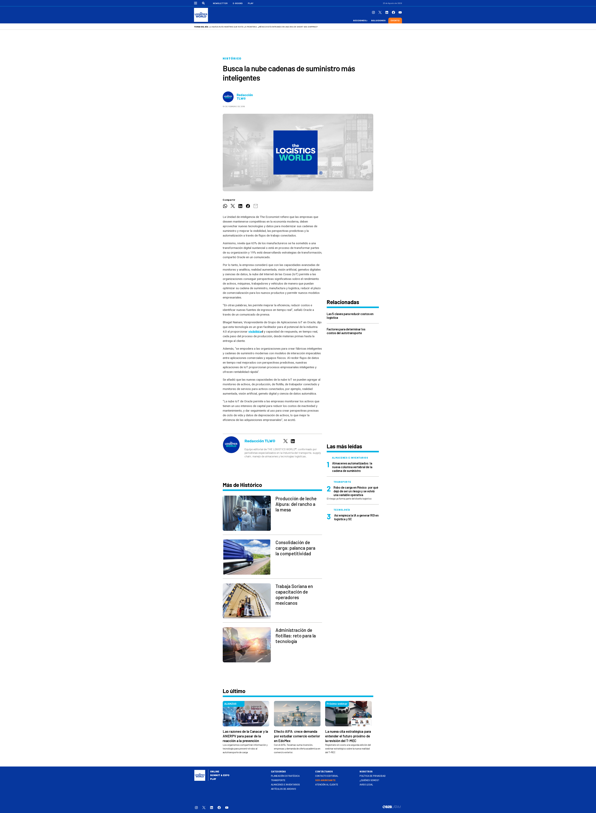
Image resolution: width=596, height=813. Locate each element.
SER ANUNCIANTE (325, 780)
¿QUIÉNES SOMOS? (369, 780)
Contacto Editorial (326, 776)
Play (250, 3)
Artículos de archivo (283, 789)
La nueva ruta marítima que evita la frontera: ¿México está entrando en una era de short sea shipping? (263, 27)
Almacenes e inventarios (285, 784)
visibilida (254, 331)
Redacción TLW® (245, 96)
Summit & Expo (219, 775)
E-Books (238, 3)
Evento (395, 20)
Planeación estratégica (285, 776)
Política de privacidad (373, 776)
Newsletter (220, 3)
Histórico (232, 58)
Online (214, 771)
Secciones (359, 20)
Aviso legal (366, 784)
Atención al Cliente (326, 784)
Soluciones (378, 20)
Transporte (278, 780)
